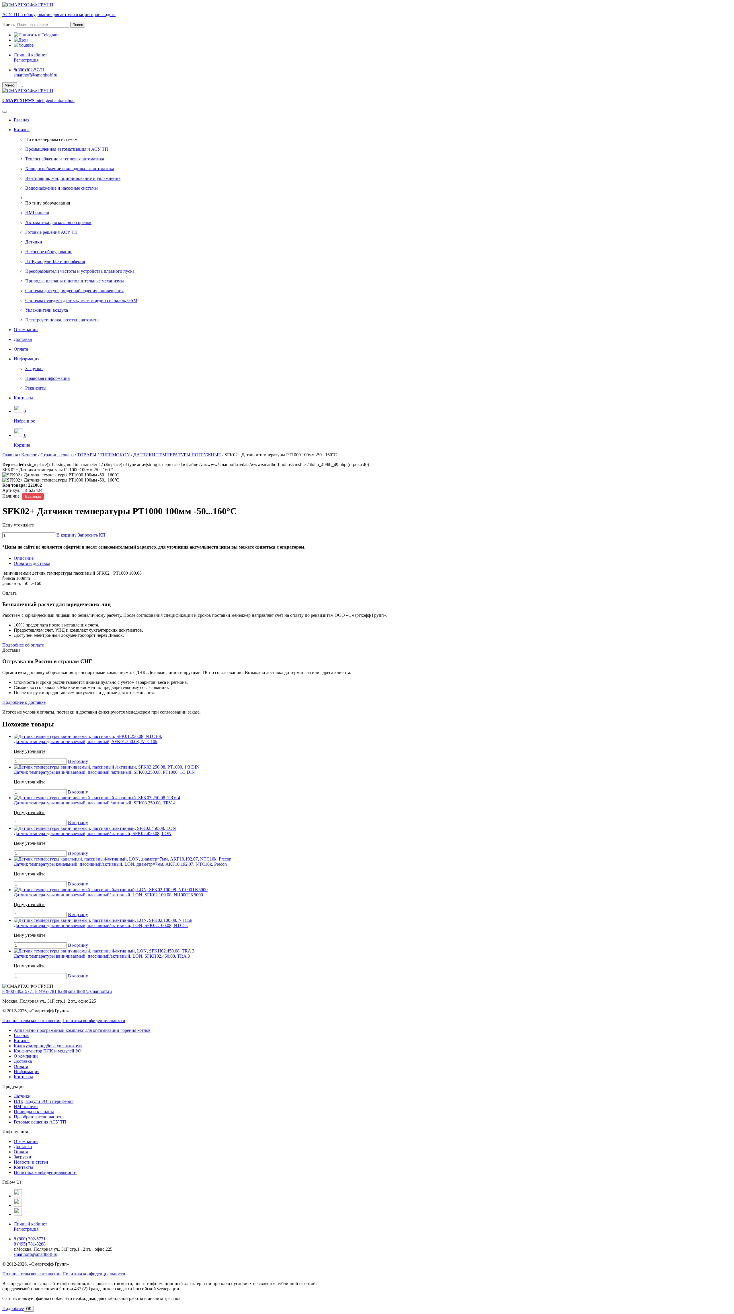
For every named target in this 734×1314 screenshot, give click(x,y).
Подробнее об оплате (23, 645)
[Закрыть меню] (20, 86)
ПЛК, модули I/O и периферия (55, 261)
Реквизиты (35, 388)
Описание (24, 558)
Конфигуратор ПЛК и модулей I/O (47, 1050)
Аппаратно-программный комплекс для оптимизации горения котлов (82, 1030)
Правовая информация (47, 378)
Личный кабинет (30, 54)
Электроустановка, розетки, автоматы (62, 319)
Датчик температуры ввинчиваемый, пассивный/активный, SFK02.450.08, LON (92, 833)
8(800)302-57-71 (29, 69)
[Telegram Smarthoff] (18, 1195)
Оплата (21, 349)
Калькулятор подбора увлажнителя (48, 1045)
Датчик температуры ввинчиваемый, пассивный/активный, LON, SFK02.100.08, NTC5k (101, 925)
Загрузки (34, 368)
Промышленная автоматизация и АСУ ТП (66, 149)
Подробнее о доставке (24, 702)
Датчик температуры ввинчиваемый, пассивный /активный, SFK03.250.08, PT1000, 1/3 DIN (104, 772)
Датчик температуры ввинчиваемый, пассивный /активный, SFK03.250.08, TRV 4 (94, 802)
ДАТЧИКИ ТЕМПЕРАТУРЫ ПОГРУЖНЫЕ (177, 454)
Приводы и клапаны (34, 1111)
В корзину (66, 535)
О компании (26, 329)
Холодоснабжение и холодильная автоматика (69, 168)
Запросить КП (92, 535)
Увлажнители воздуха (46, 310)
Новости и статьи (31, 1162)
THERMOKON (115, 454)
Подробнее (13, 1308)
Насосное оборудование (48, 251)
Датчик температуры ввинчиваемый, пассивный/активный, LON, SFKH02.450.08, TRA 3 (102, 956)
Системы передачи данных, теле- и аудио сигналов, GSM (81, 300)
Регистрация (26, 60)
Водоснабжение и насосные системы (61, 188)
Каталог (22, 129)
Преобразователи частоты (39, 1116)
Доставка (23, 339)
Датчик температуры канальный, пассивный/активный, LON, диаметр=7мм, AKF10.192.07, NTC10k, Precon (120, 864)
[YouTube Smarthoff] (18, 1214)
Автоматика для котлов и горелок (58, 222)
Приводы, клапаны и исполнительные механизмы (74, 280)
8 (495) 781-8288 (51, 991)
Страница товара (57, 454)
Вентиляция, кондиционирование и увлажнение (72, 178)
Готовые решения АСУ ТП (51, 232)
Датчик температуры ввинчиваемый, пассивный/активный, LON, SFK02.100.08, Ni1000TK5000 (108, 894)
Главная (21, 119)
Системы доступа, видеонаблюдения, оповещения (74, 290)
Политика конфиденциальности (94, 1020)
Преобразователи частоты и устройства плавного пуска (79, 271)
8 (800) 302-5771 (18, 991)
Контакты (23, 397)
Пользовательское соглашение (31, 1020)
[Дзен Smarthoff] (18, 1205)
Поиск (8, 24)
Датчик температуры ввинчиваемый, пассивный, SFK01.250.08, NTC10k (85, 741)
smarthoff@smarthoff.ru (35, 74)
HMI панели (37, 212)
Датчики (33, 241)
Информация (26, 358)
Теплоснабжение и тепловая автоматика (64, 158)
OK (29, 1309)
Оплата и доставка (32, 563)
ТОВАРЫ (86, 454)
